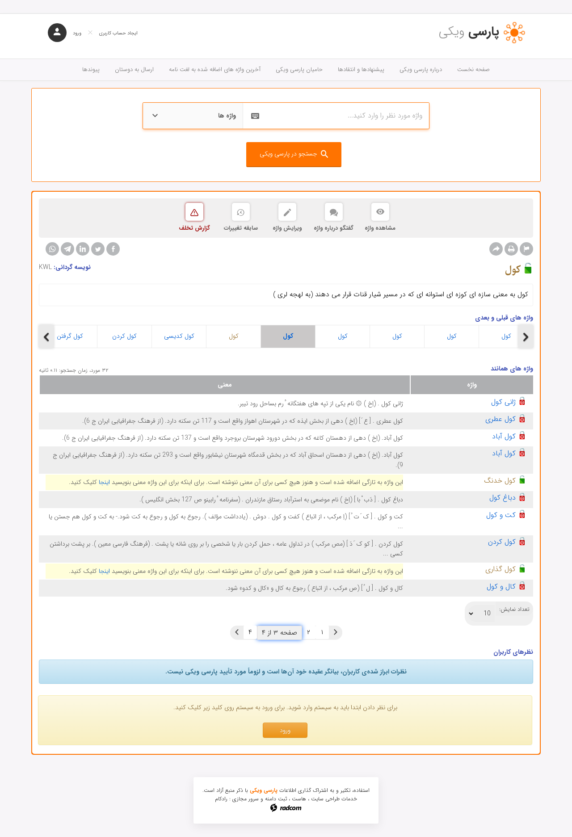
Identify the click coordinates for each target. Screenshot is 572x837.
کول (234, 336)
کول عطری (500, 419)
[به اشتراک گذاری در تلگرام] (67, 249)
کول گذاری (500, 569)
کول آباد (504, 436)
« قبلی (335, 632)
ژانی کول (503, 402)
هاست (299, 799)
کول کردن (124, 336)
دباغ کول (502, 497)
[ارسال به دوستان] (496, 249)
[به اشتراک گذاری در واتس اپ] (52, 249)
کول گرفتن (70, 336)
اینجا (104, 482)
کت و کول (501, 515)
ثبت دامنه (276, 799)
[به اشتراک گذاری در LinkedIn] (82, 249)
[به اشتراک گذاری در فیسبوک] (113, 249)
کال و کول (501, 586)
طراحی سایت (325, 799)
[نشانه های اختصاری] (526, 249)
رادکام (221, 799)
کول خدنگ (500, 480)
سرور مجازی (245, 799)
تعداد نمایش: (514, 609)
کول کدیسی (179, 336)
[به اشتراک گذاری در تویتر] (98, 249)
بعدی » (237, 632)
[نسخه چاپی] (511, 249)
